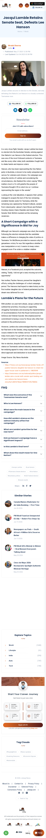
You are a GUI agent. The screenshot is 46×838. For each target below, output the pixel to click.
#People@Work (11, 752)
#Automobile (10, 760)
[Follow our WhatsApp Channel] (6, 833)
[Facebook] (25, 110)
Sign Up (23, 136)
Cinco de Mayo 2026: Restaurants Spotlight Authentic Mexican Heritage (27, 566)
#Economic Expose (29, 756)
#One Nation (34, 471)
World (26, 31)
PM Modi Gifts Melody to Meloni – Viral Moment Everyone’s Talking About (27, 549)
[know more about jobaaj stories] (19, 824)
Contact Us (19, 784)
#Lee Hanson (30, 467)
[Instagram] (23, 793)
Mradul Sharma (14, 46)
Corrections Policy (14, 790)
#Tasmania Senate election (17, 471)
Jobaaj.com (31, 790)
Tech (11, 666)
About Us (5, 784)
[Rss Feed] (27, 793)
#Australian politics (14, 476)
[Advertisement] (23, 606)
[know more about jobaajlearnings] (28, 824)
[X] (20, 110)
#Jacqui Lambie (17, 467)
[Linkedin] (15, 110)
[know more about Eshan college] (19, 832)
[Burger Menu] (27, 5)
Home (20, 31)
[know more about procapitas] (37, 824)
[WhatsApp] (30, 110)
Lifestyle (12, 650)
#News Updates (25, 752)
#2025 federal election (31, 476)
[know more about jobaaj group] (22, 810)
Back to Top (24, 798)
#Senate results (23, 480)
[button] (23, 396)
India (11, 656)
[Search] (21, 5)
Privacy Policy (33, 784)
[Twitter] (30, 486)
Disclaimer (12, 787)
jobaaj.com (33, 728)
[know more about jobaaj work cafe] (28, 832)
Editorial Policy (27, 787)
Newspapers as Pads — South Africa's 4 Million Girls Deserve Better (27, 532)
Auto (11, 661)
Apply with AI (23, 725)
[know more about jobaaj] (9, 824)
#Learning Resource (12, 756)
